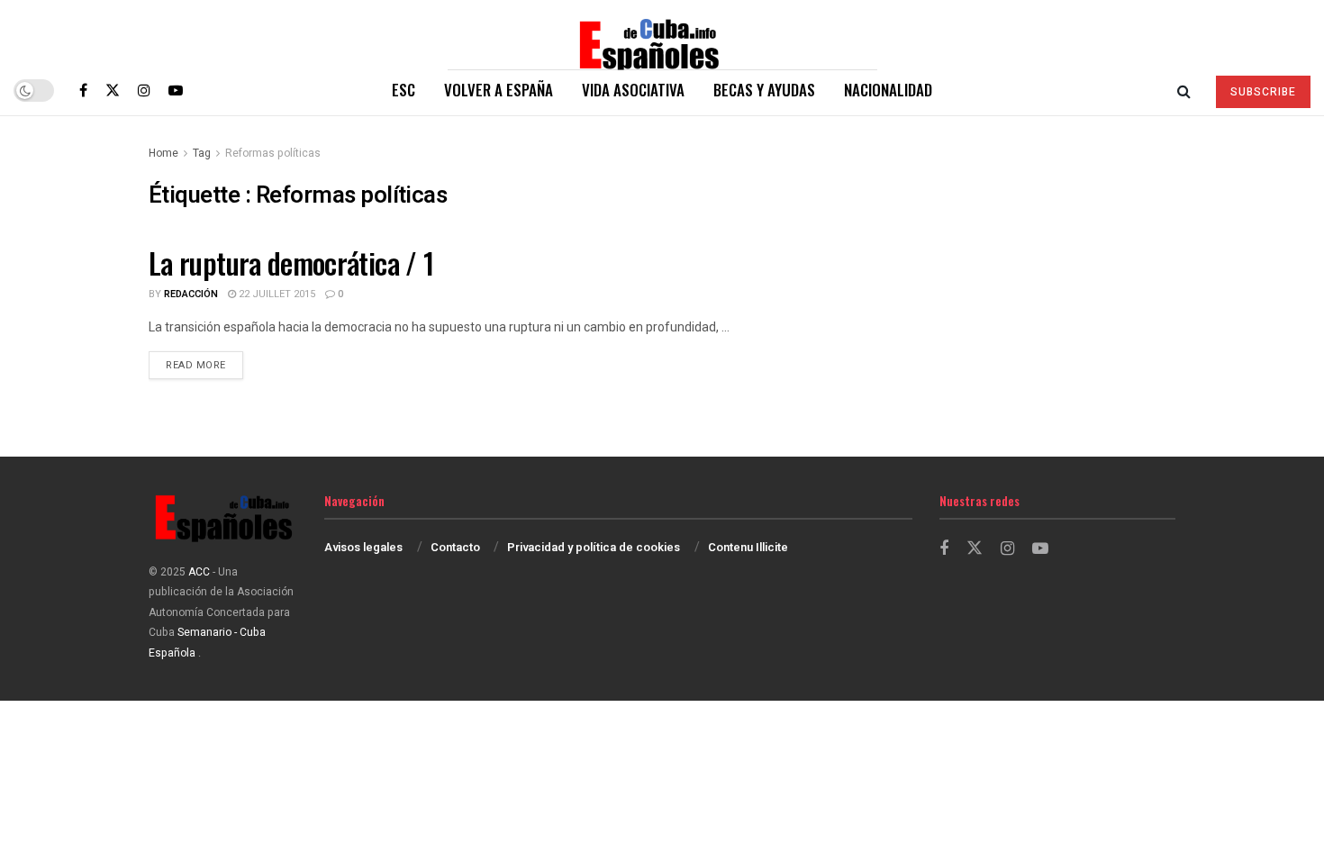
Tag (202, 153)
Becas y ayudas (764, 89)
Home (163, 153)
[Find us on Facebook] (83, 90)
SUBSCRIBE (1263, 92)
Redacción (191, 294)
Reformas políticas (273, 153)
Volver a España (498, 89)
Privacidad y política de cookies (593, 547)
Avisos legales (363, 547)
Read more (204, 365)
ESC (403, 89)
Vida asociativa (633, 89)
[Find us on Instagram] (144, 90)
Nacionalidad (888, 89)
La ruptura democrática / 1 (291, 262)
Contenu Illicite (748, 547)
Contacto (455, 547)
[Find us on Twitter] (112, 90)
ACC (199, 572)
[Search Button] (1184, 90)
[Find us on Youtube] (175, 90)
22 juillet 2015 (275, 294)
